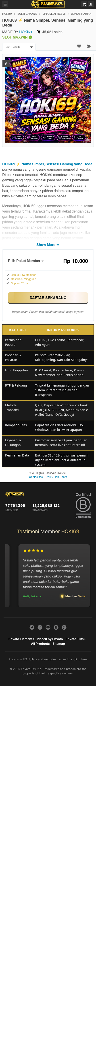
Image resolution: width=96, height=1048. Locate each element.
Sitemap (58, 643)
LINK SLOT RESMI (54, 13)
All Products (40, 643)
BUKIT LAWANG (27, 13)
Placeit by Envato (50, 639)
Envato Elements (21, 639)
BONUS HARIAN (81, 13)
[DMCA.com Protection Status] (6, 60)
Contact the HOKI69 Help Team (48, 477)
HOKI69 (7, 13)
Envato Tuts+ (76, 639)
